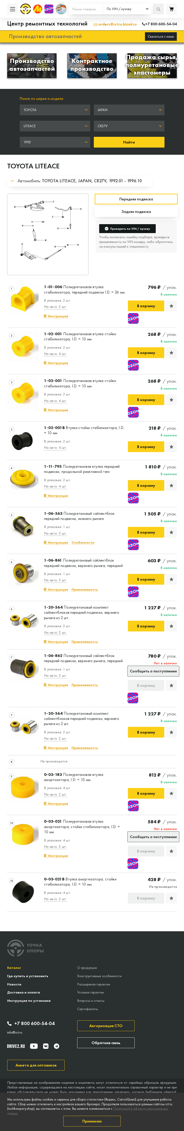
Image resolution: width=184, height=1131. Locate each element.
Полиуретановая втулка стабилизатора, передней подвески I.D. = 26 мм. (84, 289)
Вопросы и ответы (90, 1000)
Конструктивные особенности (99, 976)
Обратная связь (106, 1042)
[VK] (45, 1046)
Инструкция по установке (29, 1000)
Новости (14, 984)
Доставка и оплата (23, 992)
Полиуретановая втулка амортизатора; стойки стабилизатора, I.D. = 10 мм (82, 826)
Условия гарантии (90, 992)
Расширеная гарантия (93, 984)
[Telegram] (56, 1046)
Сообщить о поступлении (153, 671)
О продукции (87, 967)
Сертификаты (87, 1009)
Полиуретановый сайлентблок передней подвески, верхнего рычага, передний (83, 563)
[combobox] (127, 9)
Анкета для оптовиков (36, 1065)
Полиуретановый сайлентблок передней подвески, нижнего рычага (79, 516)
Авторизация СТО (106, 1025)
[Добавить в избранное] (171, 305)
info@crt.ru (14, 1032)
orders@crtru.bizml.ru (117, 24)
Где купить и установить (27, 976)
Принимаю (92, 1121)
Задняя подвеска (136, 211)
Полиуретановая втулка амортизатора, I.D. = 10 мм (73, 777)
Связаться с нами (161, 36)
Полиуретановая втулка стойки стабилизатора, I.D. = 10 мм (80, 336)
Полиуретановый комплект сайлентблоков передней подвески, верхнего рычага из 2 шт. (81, 612)
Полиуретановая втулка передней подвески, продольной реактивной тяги (82, 469)
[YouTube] (34, 1046)
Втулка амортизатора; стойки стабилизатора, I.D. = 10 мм (80, 881)
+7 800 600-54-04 (34, 1023)
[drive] (16, 1046)
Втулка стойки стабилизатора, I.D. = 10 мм (84, 430)
